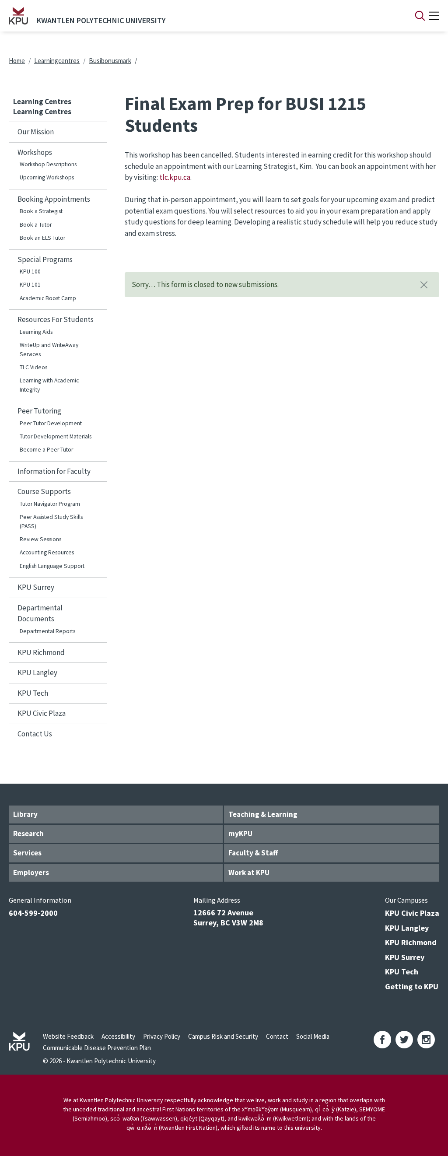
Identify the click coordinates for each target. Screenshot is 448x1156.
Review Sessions (40, 539)
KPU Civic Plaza (42, 713)
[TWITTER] (404, 1039)
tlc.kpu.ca (174, 177)
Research (28, 833)
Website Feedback (68, 1036)
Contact (277, 1036)
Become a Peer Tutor (46, 449)
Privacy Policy (161, 1036)
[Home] (18, 16)
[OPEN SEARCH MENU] (420, 16)
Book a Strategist (41, 211)
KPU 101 (30, 284)
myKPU (240, 833)
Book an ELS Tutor (42, 238)
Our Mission (36, 132)
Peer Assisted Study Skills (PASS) (51, 521)
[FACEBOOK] (382, 1039)
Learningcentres (57, 60)
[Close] (423, 285)
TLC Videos (33, 367)
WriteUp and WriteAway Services (49, 349)
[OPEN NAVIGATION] (434, 16)
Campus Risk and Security (223, 1036)
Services (27, 853)
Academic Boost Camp (48, 298)
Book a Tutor (36, 224)
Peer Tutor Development (51, 423)
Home (17, 60)
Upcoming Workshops (47, 177)
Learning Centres (42, 101)
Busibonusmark (110, 60)
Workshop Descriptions (48, 164)
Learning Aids (36, 332)
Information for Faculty (54, 471)
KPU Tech (33, 693)
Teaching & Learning (263, 814)
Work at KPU (249, 872)
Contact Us (35, 734)
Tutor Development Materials (55, 436)
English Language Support (52, 566)
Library (25, 814)
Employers (31, 872)
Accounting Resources (47, 552)
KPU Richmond (41, 652)
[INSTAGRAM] (426, 1039)
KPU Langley (37, 672)
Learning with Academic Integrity (49, 385)
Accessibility (118, 1036)
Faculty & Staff (253, 853)
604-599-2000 (33, 913)
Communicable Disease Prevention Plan (97, 1048)
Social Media (312, 1036)
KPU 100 (30, 271)
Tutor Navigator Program (50, 504)
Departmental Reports (47, 631)
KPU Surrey (36, 587)
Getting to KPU (411, 986)
